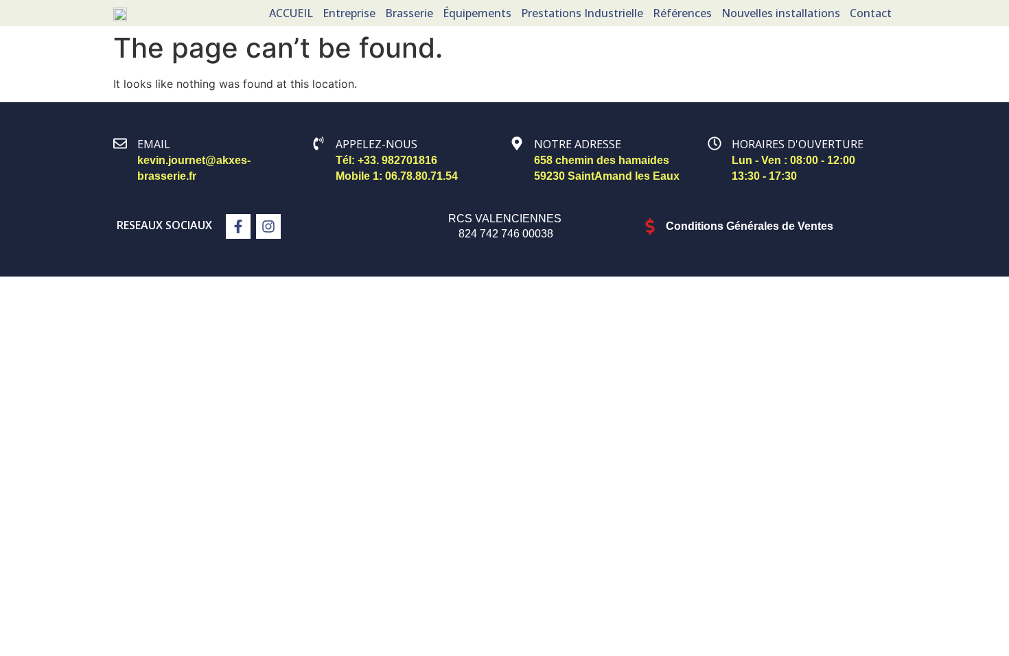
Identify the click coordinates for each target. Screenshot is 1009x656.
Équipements (477, 13)
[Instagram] (268, 226)
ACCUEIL (291, 13)
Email (153, 144)
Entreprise (349, 13)
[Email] (120, 143)
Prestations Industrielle (582, 13)
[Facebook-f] (238, 226)
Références (682, 13)
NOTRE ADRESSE (577, 144)
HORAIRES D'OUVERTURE (797, 144)
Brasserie (409, 13)
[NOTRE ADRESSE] (517, 143)
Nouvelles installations (780, 13)
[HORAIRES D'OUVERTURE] (714, 143)
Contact (871, 13)
